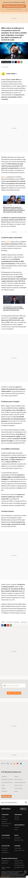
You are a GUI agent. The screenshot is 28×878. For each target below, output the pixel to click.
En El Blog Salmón (7, 205)
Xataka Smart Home (6, 823)
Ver (14, 693)
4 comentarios (7, 62)
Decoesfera (4, 850)
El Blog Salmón (18, 848)
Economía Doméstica (7, 782)
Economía (9, 622)
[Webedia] (6, 810)
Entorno (16, 776)
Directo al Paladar (6, 837)
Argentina (24, 622)
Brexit (3, 785)
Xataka (3, 817)
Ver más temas (6, 796)
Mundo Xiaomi (5, 825)
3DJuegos (16, 817)
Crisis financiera (18, 788)
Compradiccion (5, 852)
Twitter (16, 62)
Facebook (13, 62)
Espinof (16, 829)
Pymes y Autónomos (19, 850)
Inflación (17, 622)
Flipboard (18, 62)
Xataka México (5, 860)
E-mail (21, 62)
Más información (5, 876)
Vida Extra (16, 819)
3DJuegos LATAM (18, 860)
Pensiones (4, 791)
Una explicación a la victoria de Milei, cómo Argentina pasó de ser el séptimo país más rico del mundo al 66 (13, 308)
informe (7, 242)
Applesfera (4, 821)
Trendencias (5, 848)
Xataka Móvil (5, 819)
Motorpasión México (19, 867)
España (3, 788)
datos (5, 177)
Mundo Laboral (18, 779)
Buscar (26, 802)
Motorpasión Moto (18, 840)
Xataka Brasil (5, 863)
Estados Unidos (18, 785)
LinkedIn (21, 763)
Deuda (16, 791)
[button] (12, 74)
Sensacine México (18, 863)
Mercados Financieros (7, 779)
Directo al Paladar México (6, 868)
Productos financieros (20, 782)
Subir (22, 808)
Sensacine (16, 827)
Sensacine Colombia (19, 865)
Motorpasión (17, 837)
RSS (14, 763)
